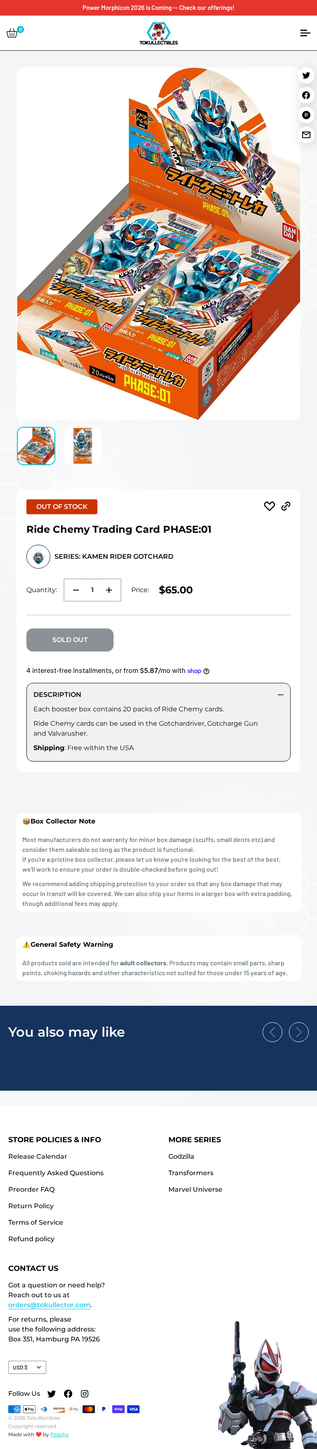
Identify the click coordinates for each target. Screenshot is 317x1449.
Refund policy (31, 1239)
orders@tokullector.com (49, 1305)
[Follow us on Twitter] (52, 1395)
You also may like (66, 1032)
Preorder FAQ (31, 1189)
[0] (12, 33)
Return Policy (31, 1206)
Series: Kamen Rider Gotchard (113, 556)
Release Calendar (37, 1156)
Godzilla (181, 1156)
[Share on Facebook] (306, 95)
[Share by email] (306, 135)
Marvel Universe (195, 1189)
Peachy (59, 1434)
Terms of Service (35, 1222)
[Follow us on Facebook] (68, 1395)
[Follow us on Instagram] (85, 1395)
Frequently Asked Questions (56, 1173)
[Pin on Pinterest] (306, 115)
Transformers (190, 1173)
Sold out (70, 640)
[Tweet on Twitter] (306, 75)
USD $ (20, 1367)
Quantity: (41, 590)
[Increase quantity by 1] (111, 590)
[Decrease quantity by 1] (73, 590)
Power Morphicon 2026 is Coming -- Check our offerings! (158, 7)
